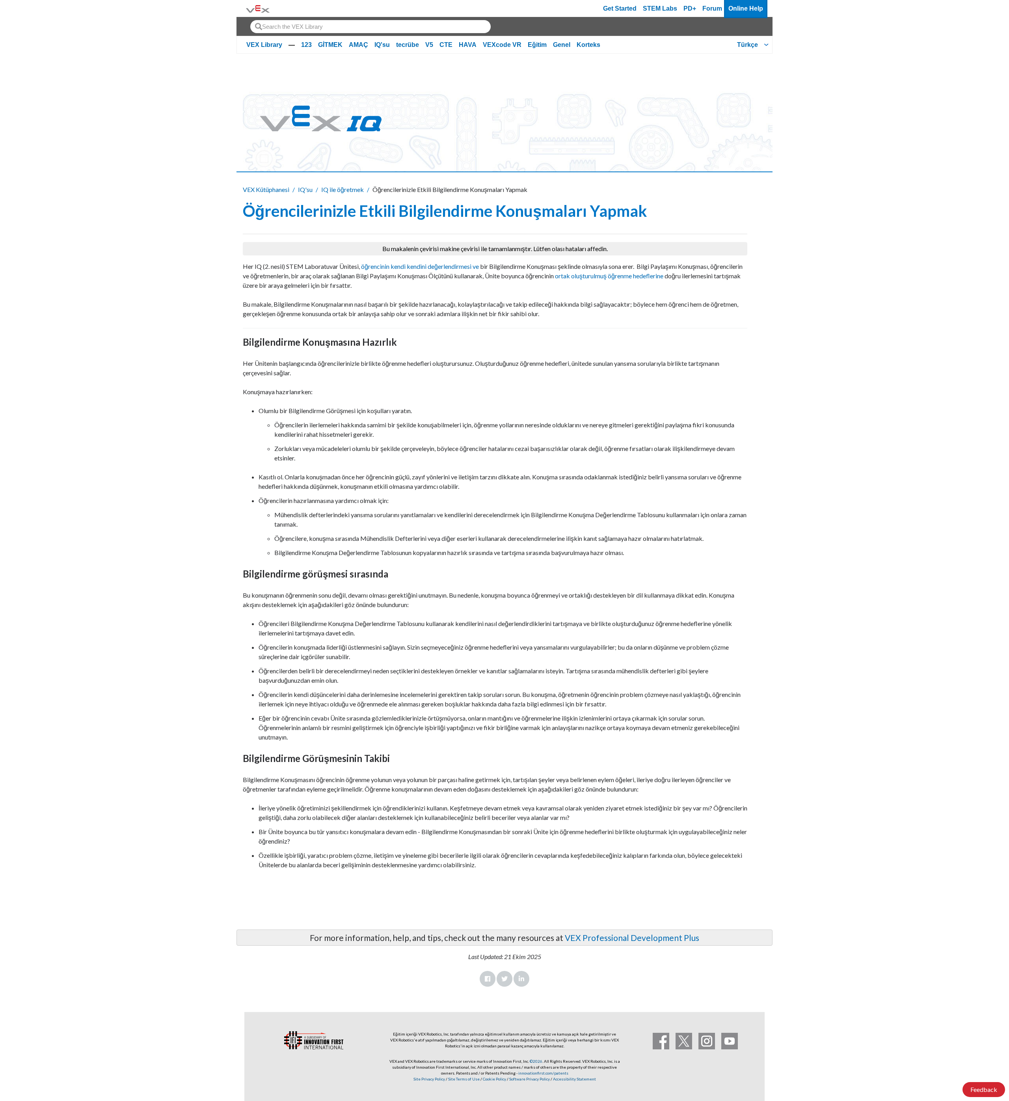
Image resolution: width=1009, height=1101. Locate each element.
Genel (561, 44)
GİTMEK (330, 44)
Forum (712, 8)
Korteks (588, 44)
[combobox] (370, 26)
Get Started (620, 8)
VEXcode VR (502, 44)
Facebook (487, 979)
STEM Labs (660, 8)
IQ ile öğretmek (342, 189)
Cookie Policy (494, 1079)
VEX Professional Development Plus (632, 938)
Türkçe (747, 44)
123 (306, 44)
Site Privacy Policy (429, 1079)
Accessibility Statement (574, 1079)
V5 (429, 44)
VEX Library (264, 44)
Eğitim (537, 44)
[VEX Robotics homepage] (258, 8)
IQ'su (382, 44)
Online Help (745, 8)
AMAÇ (358, 44)
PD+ (689, 8)
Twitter (504, 979)
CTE (445, 44)
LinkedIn (521, 979)
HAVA (468, 44)
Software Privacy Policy (529, 1079)
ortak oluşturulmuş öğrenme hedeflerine (609, 275)
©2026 (536, 1061)
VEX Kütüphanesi (266, 189)
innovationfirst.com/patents (543, 1073)
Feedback (983, 1089)
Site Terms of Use (463, 1079)
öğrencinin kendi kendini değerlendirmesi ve (420, 266)
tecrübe (407, 44)
